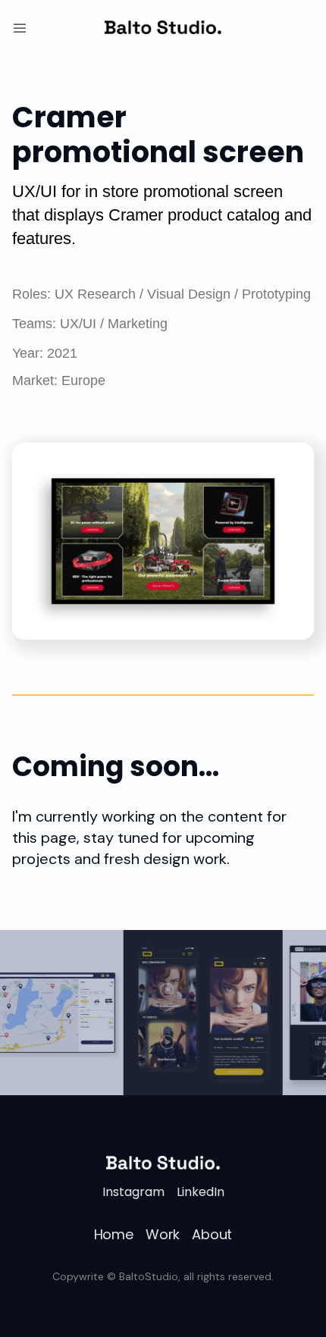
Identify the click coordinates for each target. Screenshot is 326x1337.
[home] (163, 27)
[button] (19, 27)
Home (113, 1234)
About (212, 1234)
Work (163, 1234)
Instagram (133, 1192)
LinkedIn (200, 1192)
